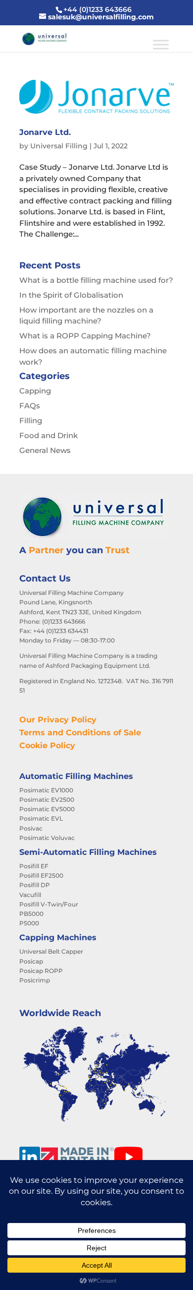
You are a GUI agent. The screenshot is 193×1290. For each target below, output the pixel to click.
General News (45, 450)
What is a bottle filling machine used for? (96, 280)
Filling (30, 420)
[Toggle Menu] (161, 44)
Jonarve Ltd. (45, 132)
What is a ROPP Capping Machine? (85, 335)
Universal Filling (59, 145)
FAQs (29, 405)
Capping (35, 390)
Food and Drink (48, 435)
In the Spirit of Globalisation (71, 295)
